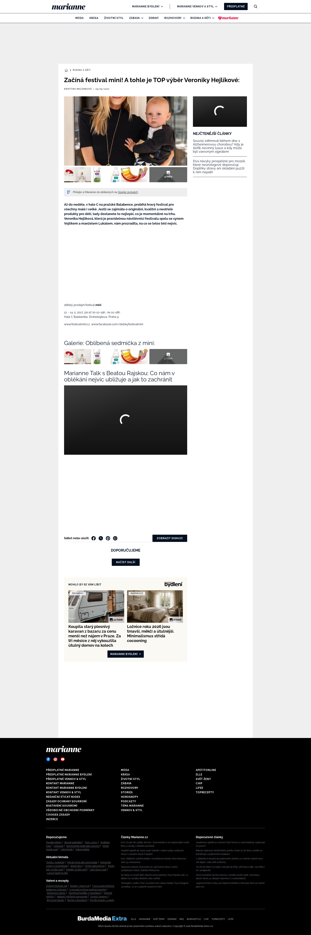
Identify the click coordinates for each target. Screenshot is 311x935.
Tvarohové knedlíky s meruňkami (84, 893)
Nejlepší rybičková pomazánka (72, 896)
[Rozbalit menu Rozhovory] (183, 18)
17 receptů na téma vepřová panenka (87, 889)
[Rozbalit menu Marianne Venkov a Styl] (215, 6)
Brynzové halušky (55, 900)
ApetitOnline (206, 770)
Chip (199, 783)
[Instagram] (55, 759)
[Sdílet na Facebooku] (93, 538)
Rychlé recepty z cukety (102, 900)
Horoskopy (129, 796)
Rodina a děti (200, 18)
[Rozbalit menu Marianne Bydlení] (161, 6)
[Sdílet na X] (101, 538)
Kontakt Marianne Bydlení (66, 787)
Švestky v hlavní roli (79, 886)
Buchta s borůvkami (77, 900)
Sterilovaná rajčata (56, 893)
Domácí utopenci (99, 896)
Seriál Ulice (76, 866)
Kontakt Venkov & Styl (63, 792)
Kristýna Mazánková (78, 89)
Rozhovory (173, 18)
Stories (127, 792)
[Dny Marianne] (228, 18)
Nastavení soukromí (61, 805)
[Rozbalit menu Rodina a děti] (212, 18)
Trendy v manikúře (55, 862)
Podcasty (128, 801)
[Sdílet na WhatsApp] (115, 538)
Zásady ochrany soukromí (66, 801)
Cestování (59, 846)
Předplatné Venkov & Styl (66, 779)
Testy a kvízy (91, 842)
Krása (93, 18)
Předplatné (236, 6)
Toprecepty (205, 792)
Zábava (134, 18)
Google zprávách (128, 192)
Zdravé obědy (82, 849)
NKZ (181, 919)
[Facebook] (48, 759)
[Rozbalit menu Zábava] (141, 18)
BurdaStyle (194, 919)
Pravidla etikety (53, 842)
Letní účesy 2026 (98, 869)
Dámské (172, 919)
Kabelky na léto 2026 (76, 869)
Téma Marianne (132, 805)
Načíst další (125, 562)
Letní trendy (67, 849)
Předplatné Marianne (62, 770)
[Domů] (71, 6)
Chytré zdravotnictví (95, 866)
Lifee (199, 787)
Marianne (144, 919)
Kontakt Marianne (60, 783)
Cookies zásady (58, 814)
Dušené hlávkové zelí (56, 886)
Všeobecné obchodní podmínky (70, 810)
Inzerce (52, 819)
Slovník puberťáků (73, 842)
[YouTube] (62, 759)
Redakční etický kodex (63, 796)
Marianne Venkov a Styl (195, 6)
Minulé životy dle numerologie (82, 862)
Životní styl (113, 18)
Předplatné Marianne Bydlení (69, 774)
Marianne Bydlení (145, 6)
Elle (199, 774)
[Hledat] (255, 6)
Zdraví (154, 18)
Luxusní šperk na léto (57, 873)
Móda (79, 18)
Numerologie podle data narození (83, 846)
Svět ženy (203, 779)
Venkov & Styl (132, 810)
